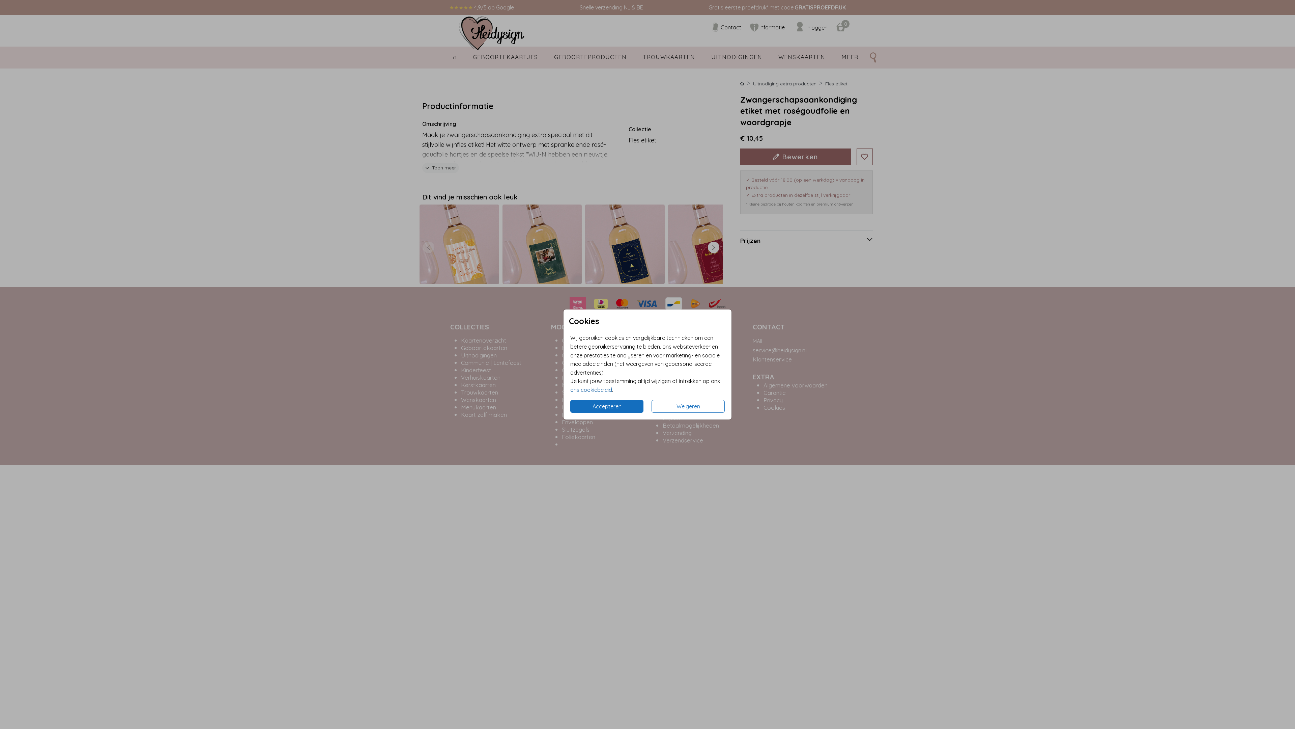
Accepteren (607, 406)
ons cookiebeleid (591, 389)
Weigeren (688, 406)
